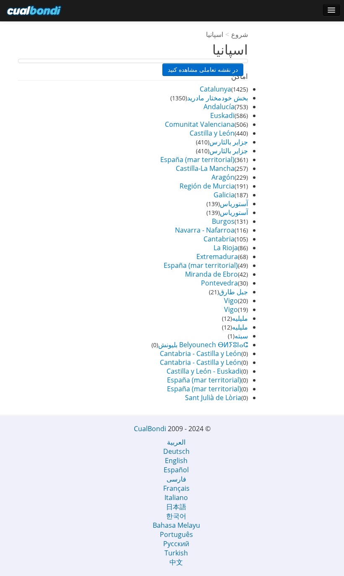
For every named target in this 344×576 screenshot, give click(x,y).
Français (176, 488)
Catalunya (215, 89)
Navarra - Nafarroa (205, 230)
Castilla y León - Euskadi (204, 371)
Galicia (224, 194)
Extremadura (217, 256)
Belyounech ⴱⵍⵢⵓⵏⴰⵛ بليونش (203, 344)
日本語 (176, 506)
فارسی (176, 479)
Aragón (223, 177)
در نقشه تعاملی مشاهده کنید (203, 69)
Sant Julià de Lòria (213, 397)
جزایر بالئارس (228, 142)
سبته (241, 335)
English (176, 460)
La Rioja (226, 247)
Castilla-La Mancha (205, 168)
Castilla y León (212, 133)
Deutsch (176, 451)
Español (176, 469)
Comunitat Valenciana (200, 124)
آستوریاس (234, 203)
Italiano (176, 497)
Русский (176, 543)
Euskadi (222, 115)
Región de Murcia (207, 186)
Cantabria (219, 238)
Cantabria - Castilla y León (200, 353)
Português (176, 534)
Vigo (231, 300)
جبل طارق (233, 291)
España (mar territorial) (197, 159)
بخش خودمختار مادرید (217, 97)
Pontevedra (219, 283)
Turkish (176, 553)
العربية (176, 442)
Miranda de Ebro (211, 274)
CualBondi (150, 428)
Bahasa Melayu (176, 525)
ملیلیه (240, 318)
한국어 (176, 516)
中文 (176, 562)
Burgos (223, 221)
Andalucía (219, 106)
